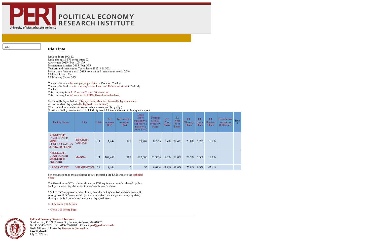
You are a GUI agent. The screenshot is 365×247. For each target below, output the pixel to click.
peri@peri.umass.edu (102, 225)
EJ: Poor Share (167, 122)
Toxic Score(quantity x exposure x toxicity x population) (140, 122)
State (99, 122)
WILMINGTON (84, 167)
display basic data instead (92, 104)
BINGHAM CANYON (82, 141)
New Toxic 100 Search (64, 203)
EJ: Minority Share (189, 122)
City (84, 122)
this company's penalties (83, 83)
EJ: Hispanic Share (211, 122)
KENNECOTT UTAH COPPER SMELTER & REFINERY (58, 157)
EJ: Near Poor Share (177, 122)
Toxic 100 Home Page (63, 209)
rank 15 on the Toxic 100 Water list (88, 92)
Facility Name (61, 122)
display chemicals (125, 101)
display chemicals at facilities (96, 101)
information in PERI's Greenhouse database (94, 95)
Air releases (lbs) (109, 122)
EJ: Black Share (200, 122)
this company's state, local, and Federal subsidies (99, 86)
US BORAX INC (59, 167)
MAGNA (80, 157)
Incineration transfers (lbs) (124, 122)
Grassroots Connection (75, 228)
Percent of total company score (155, 122)
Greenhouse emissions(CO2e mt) (225, 122)
